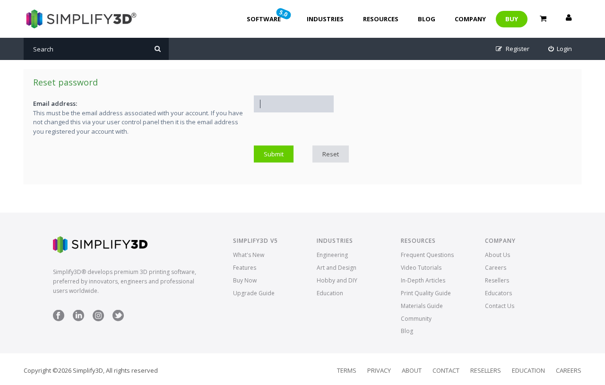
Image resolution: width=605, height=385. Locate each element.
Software (268, 15)
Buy (511, 19)
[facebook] (58, 319)
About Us (497, 255)
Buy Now (245, 280)
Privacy (379, 370)
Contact (445, 370)
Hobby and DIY (337, 280)
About (412, 370)
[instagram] (98, 319)
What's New (248, 255)
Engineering (332, 255)
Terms (346, 370)
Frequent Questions (427, 255)
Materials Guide (422, 306)
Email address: (55, 103)
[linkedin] (78, 319)
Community (416, 319)
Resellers (497, 280)
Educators (498, 293)
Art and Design (336, 268)
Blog (426, 19)
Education (330, 293)
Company (470, 19)
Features (244, 268)
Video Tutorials (421, 268)
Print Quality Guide (426, 293)
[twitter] (118, 319)
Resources (380, 19)
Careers (495, 268)
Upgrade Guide (254, 293)
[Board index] (80, 18)
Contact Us (499, 306)
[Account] (568, 19)
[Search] (158, 49)
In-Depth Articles (423, 280)
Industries (325, 19)
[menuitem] (560, 49)
